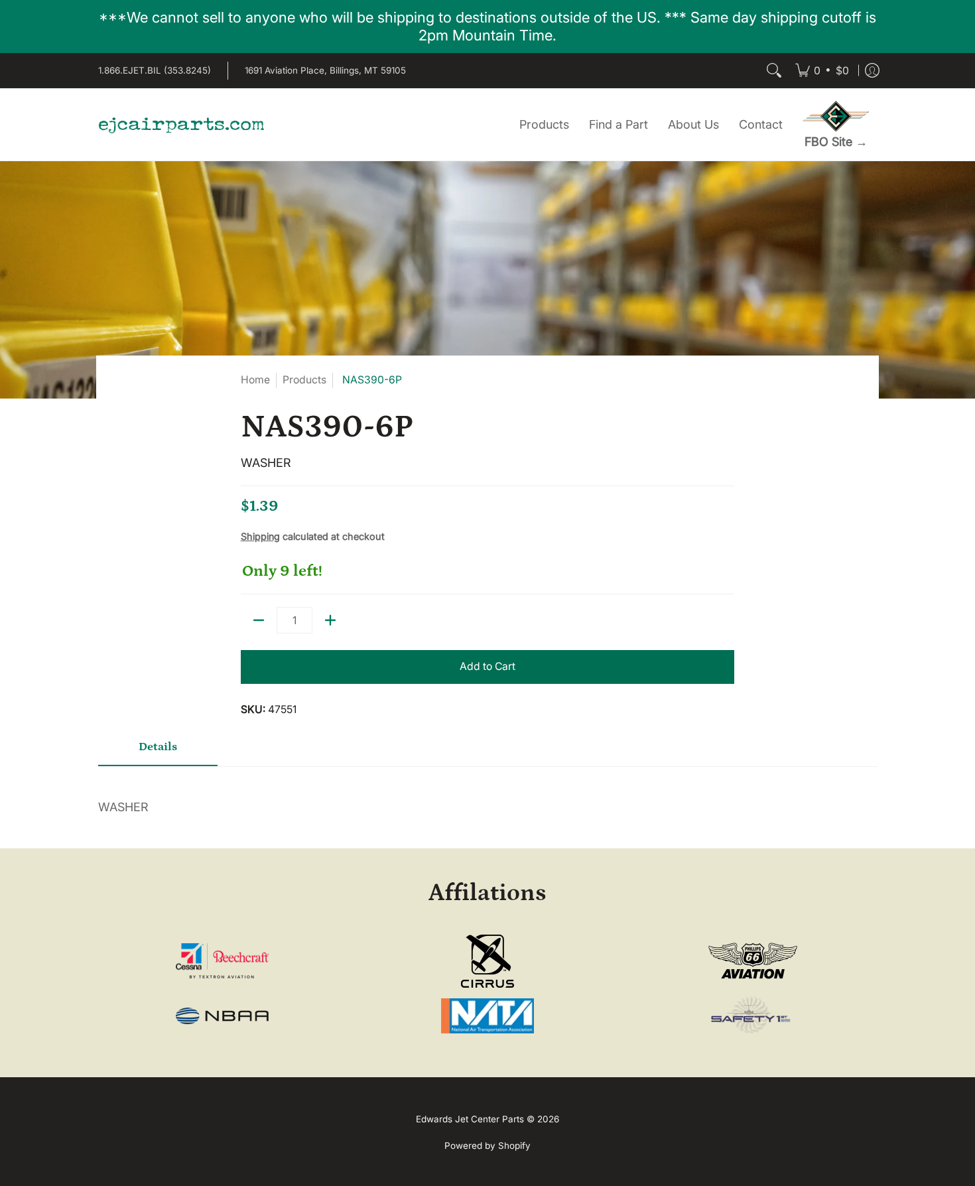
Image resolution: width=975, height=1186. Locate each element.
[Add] (330, 620)
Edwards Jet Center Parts (470, 1119)
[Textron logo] (222, 960)
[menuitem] (822, 70)
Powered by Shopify (487, 1145)
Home (255, 379)
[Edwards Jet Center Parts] (181, 125)
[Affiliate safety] (752, 1015)
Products (304, 379)
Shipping (260, 536)
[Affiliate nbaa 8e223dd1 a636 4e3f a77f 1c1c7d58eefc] (222, 1016)
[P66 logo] (752, 961)
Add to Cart (487, 666)
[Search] (774, 70)
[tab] (158, 751)
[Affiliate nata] (487, 1015)
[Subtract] (259, 620)
